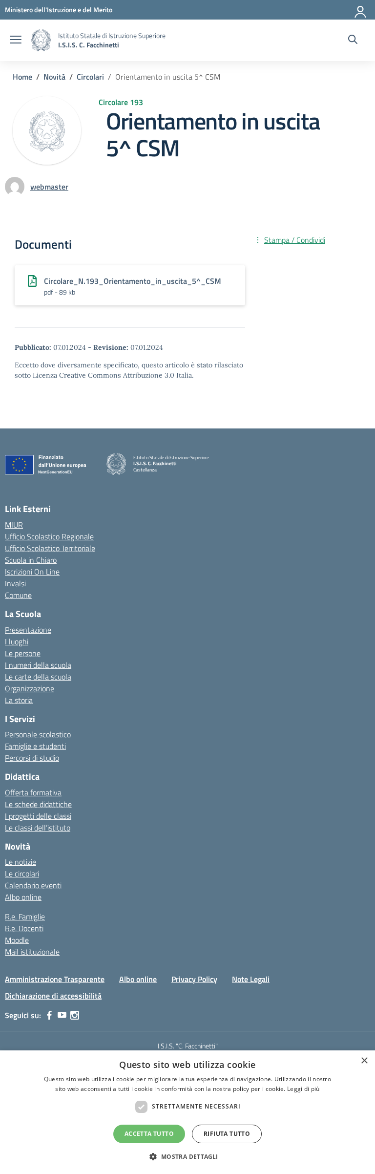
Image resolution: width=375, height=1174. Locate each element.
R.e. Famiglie (25, 916)
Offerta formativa (33, 792)
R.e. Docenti (24, 928)
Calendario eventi (33, 885)
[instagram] (74, 1015)
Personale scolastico (38, 734)
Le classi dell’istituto (37, 827)
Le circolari (22, 873)
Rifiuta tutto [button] (227, 1134)
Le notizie (20, 862)
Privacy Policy (194, 979)
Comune (18, 595)
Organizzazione (29, 688)
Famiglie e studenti (35, 746)
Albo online (23, 897)
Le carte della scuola (38, 677)
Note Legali (251, 979)
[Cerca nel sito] (352, 40)
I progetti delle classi (38, 816)
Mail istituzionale (32, 952)
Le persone (23, 653)
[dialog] (187, 1112)
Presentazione (28, 630)
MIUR (14, 525)
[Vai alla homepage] (41, 40)
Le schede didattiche (38, 804)
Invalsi (15, 583)
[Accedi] (361, 9)
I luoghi (16, 641)
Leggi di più (303, 1089)
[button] (187, 1156)
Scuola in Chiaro (31, 560)
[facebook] (49, 1015)
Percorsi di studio (32, 758)
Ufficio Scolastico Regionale (49, 536)
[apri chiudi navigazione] (15, 40)
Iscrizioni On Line (32, 571)
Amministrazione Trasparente (54, 979)
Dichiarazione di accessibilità (53, 996)
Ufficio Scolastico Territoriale (50, 548)
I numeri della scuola (38, 665)
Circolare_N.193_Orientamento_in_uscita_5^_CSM (132, 281)
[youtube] (62, 1015)
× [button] (364, 1061)
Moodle (17, 940)
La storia (19, 700)
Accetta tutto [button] (149, 1134)
